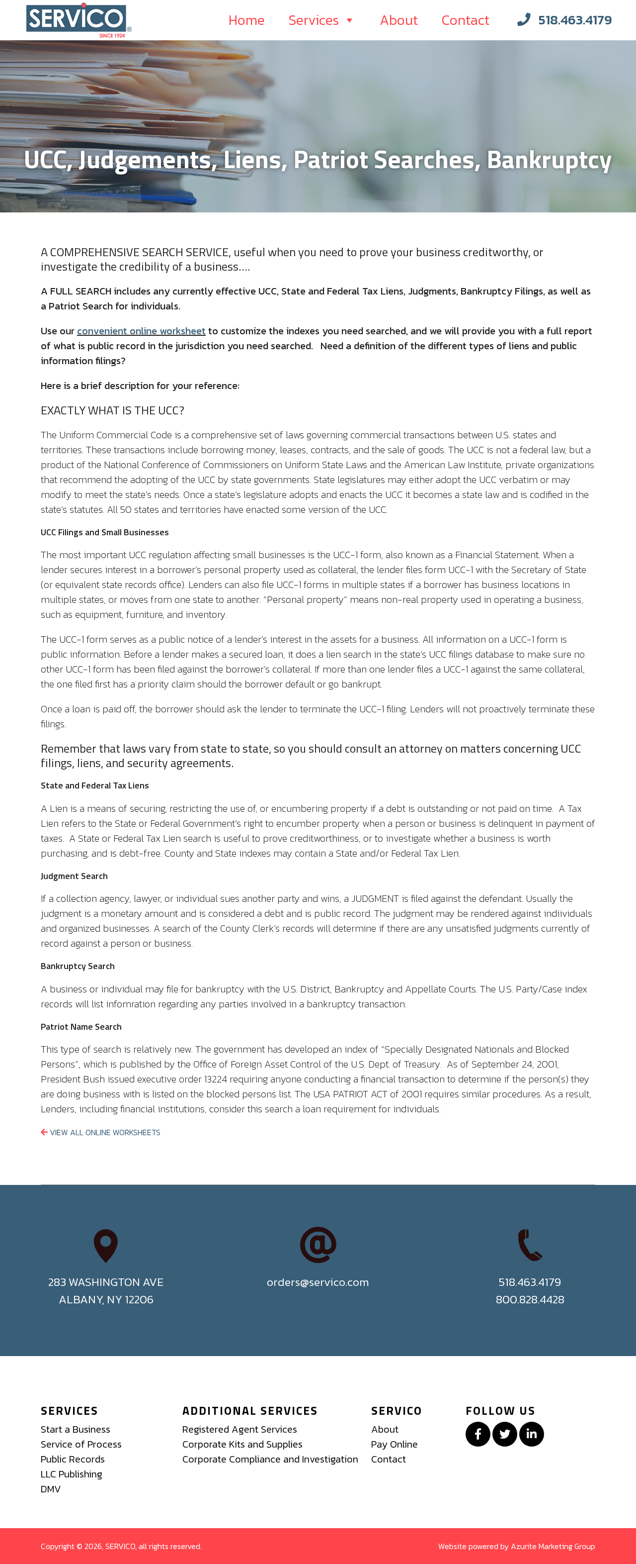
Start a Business (75, 1429)
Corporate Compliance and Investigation (270, 1459)
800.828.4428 (530, 1299)
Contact (465, 19)
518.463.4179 (575, 19)
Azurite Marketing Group (553, 1546)
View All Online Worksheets (104, 1132)
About (399, 19)
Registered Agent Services (239, 1429)
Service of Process (81, 1444)
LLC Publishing (71, 1473)
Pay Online (394, 1444)
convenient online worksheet (141, 330)
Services (314, 19)
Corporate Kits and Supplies (242, 1444)
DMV (51, 1488)
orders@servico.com (318, 1281)
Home (247, 19)
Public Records (73, 1459)
